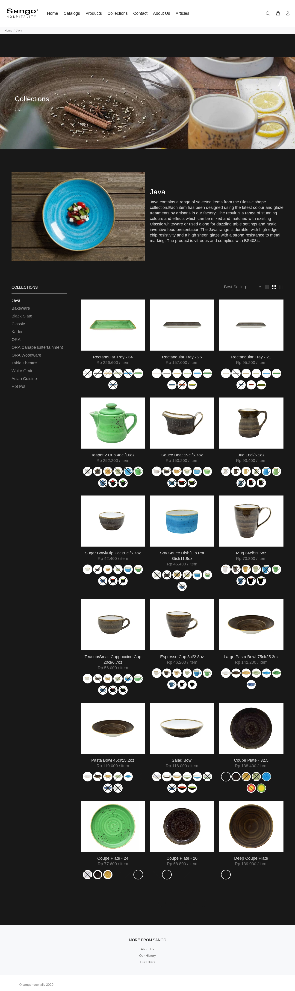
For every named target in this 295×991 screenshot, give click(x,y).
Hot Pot (18, 386)
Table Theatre (24, 363)
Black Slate (22, 316)
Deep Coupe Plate (251, 858)
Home (8, 30)
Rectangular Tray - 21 (251, 357)
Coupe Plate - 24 (112, 858)
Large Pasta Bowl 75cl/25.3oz (251, 656)
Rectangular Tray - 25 (182, 357)
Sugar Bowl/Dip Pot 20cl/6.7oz (113, 553)
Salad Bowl (182, 760)
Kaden (18, 331)
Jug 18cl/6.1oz (251, 455)
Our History (147, 955)
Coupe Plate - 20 (182, 858)
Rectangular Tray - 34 (113, 357)
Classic (18, 324)
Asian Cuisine (24, 378)
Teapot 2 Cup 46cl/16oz (113, 455)
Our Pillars (147, 962)
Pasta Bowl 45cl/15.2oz (112, 760)
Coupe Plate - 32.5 (251, 760)
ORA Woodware (26, 355)
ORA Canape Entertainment (37, 347)
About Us (147, 949)
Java (16, 300)
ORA (16, 339)
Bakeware (21, 308)
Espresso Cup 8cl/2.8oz (182, 656)
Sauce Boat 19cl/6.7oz (182, 455)
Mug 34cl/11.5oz (251, 553)
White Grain (22, 371)
